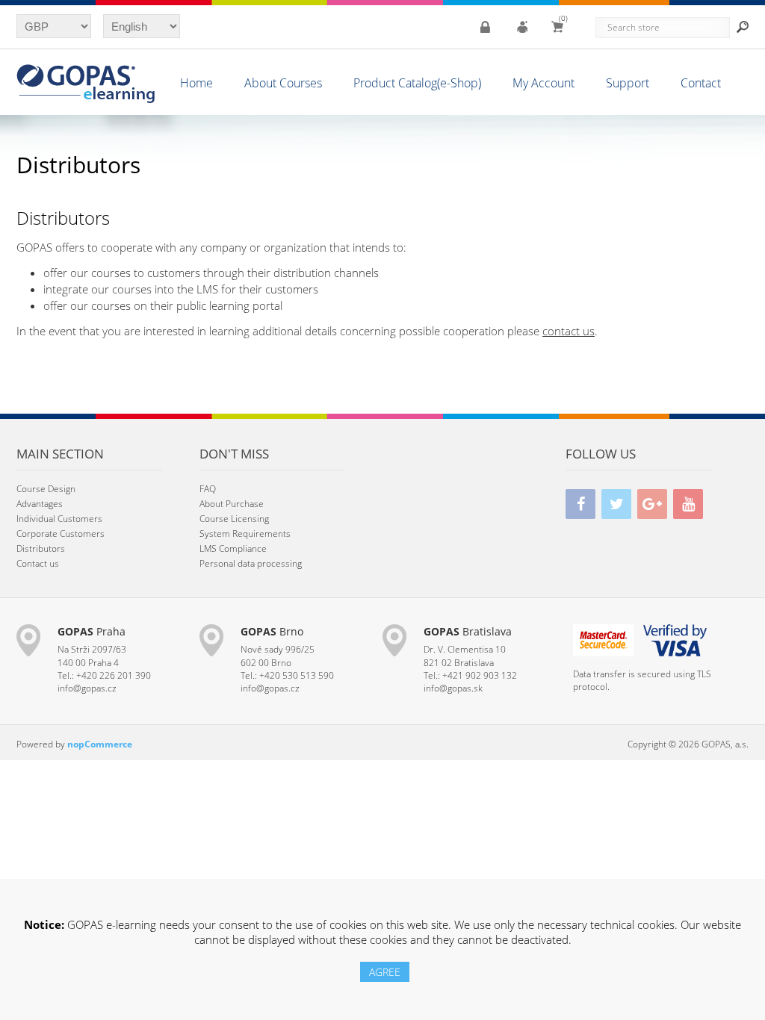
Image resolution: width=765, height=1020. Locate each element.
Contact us (37, 563)
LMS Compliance (233, 548)
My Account (543, 83)
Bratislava (468, 631)
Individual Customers (59, 518)
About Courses (283, 83)
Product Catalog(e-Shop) (417, 83)
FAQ (207, 488)
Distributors (40, 548)
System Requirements (245, 533)
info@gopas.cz (87, 688)
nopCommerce (99, 744)
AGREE (384, 972)
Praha (92, 631)
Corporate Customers (60, 533)
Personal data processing (250, 563)
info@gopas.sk (453, 688)
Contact (701, 83)
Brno (272, 631)
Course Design (45, 488)
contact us (568, 330)
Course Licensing (234, 518)
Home (196, 83)
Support (627, 83)
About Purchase (231, 503)
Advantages (39, 503)
